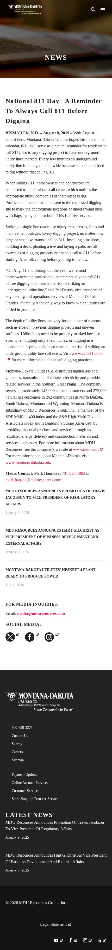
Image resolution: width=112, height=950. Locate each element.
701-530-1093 (73, 473)
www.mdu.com (85, 449)
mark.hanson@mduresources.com (33, 480)
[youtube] (58, 940)
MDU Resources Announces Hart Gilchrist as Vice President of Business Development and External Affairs (52, 536)
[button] (93, 9)
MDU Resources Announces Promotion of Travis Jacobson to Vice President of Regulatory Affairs (55, 497)
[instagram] (52, 637)
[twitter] (12, 637)
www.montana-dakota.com (27, 462)
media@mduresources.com (41, 613)
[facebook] (32, 637)
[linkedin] (102, 940)
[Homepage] (25, 9)
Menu (103, 10)
